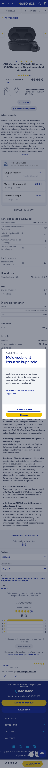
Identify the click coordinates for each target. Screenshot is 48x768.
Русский (18, 353)
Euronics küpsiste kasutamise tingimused (20, 392)
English (9, 353)
